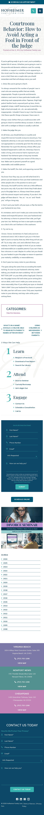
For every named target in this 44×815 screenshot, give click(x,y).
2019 (5, 586)
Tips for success (13, 313)
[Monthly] (22, 528)
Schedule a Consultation (25, 407)
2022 (5, 575)
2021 (5, 578)
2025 (5, 563)
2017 (5, 594)
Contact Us (19, 404)
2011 (5, 617)
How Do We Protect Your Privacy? (22, 425)
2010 (5, 621)
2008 (5, 629)
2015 (5, 602)
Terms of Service (18, 482)
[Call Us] (33, 10)
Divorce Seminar (22, 381)
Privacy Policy (26, 482)
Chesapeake (22, 693)
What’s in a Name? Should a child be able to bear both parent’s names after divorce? (13, 329)
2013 (5, 610)
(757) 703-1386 (23, 659)
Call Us (18, 411)
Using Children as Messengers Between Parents (34, 330)
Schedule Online (22, 499)
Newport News (22, 670)
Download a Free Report (25, 361)
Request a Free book (23, 358)
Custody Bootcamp (23, 384)
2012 (5, 614)
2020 (5, 582)
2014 (5, 606)
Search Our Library (23, 365)
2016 (5, 598)
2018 (5, 590)
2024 (5, 567)
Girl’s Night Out (21, 388)
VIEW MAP (22, 663)
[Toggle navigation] (40, 10)
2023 (5, 571)
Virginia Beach (22, 647)
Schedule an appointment (23, 2)
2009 (5, 625)
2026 (5, 559)
